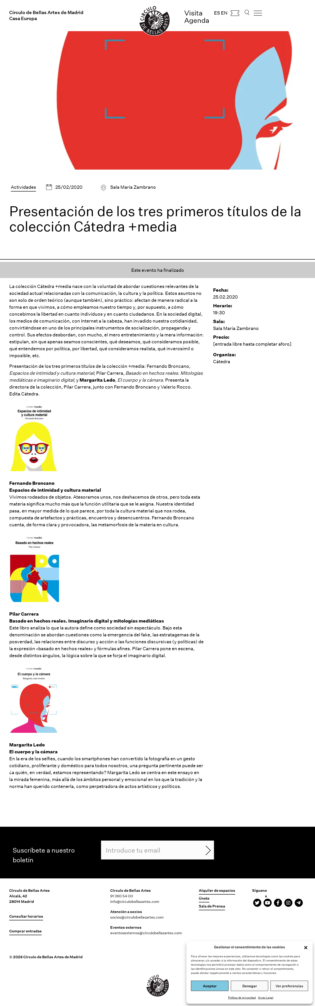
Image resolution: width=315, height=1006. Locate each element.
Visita (193, 12)
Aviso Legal (265, 997)
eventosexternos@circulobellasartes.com (146, 932)
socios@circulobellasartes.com (137, 917)
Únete (204, 898)
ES (217, 13)
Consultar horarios (26, 916)
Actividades (23, 187)
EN (224, 13)
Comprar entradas (235, 14)
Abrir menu (258, 15)
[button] (305, 947)
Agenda (196, 20)
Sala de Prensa (212, 906)
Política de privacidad (242, 997)
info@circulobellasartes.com (134, 901)
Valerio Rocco (175, 387)
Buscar (247, 14)
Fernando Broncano (168, 366)
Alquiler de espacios (217, 890)
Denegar (249, 986)
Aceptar (210, 986)
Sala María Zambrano (133, 187)
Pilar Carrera (109, 373)
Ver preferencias (289, 986)
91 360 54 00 (121, 895)
